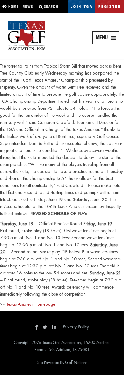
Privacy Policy (76, 326)
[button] (102, 38)
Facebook (37, 327)
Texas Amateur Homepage (30, 304)
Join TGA (82, 7)
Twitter (47, 327)
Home (13, 7)
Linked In (56, 327)
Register (109, 7)
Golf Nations (76, 362)
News (27, 7)
